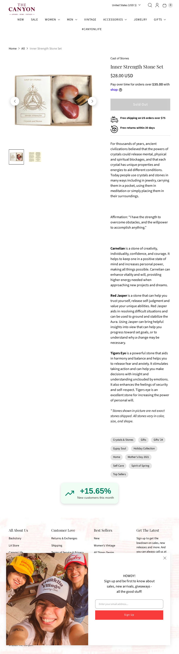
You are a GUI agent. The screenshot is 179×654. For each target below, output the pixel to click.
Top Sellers (119, 474)
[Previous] (14, 101)
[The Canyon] (22, 9)
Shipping (56, 545)
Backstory (15, 538)
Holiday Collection (144, 448)
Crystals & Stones (123, 440)
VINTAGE (90, 19)
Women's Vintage (104, 545)
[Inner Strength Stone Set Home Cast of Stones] (53, 101)
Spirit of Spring (140, 466)
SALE (34, 19)
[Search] (150, 5)
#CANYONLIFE (92, 29)
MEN (70, 19)
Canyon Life (16, 552)
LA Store (14, 545)
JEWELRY (140, 19)
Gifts (143, 440)
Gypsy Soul (119, 448)
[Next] (92, 101)
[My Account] (157, 5)
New (97, 538)
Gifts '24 (158, 440)
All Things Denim (104, 552)
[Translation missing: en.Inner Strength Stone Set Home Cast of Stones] (16, 156)
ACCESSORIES (113, 19)
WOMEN (50, 19)
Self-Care (118, 466)
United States (124, 5)
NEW (20, 19)
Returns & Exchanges (64, 538)
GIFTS (158, 19)
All (23, 48)
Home (13, 48)
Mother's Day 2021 (138, 457)
